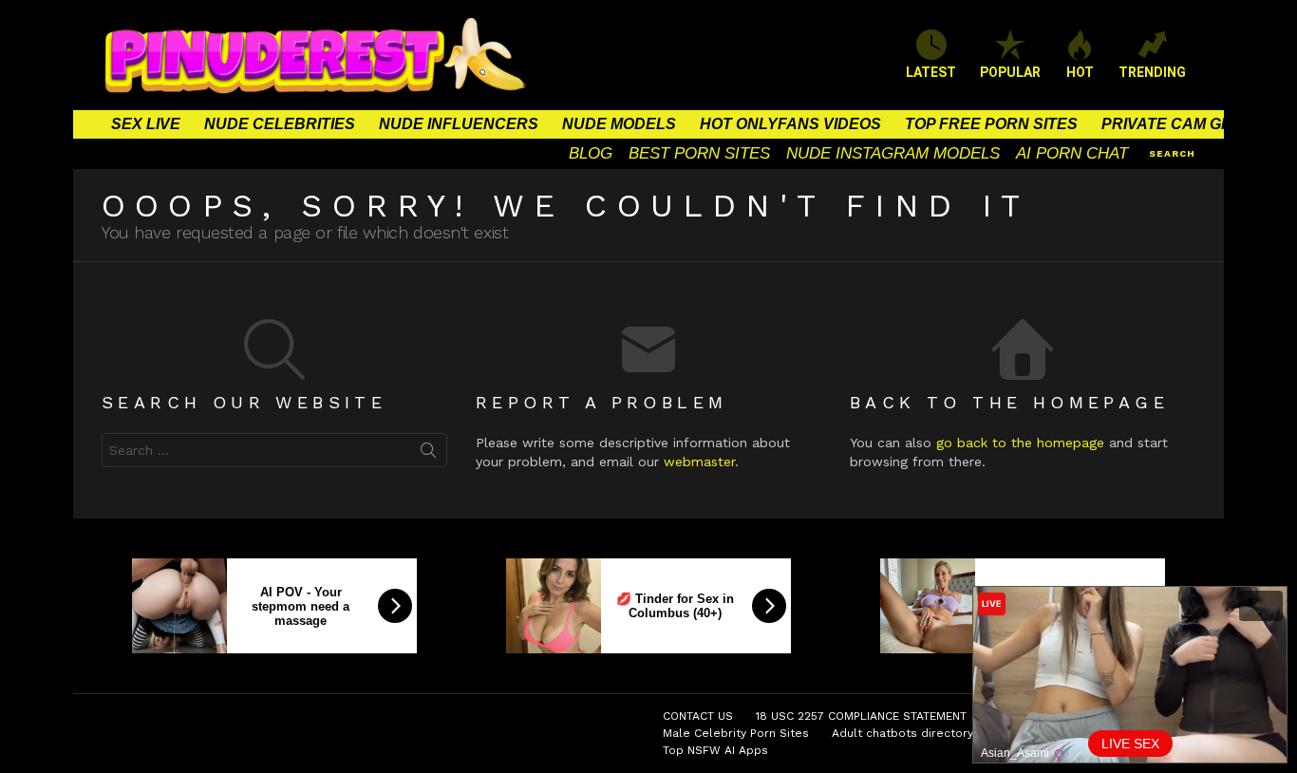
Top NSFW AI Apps (715, 750)
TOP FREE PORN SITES (991, 124)
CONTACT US (698, 716)
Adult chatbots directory (902, 733)
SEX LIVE (145, 124)
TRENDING (1152, 72)
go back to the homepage (1020, 442)
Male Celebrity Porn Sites (736, 733)
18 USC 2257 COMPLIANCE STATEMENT (861, 716)
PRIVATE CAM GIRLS (1178, 124)
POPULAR (1010, 72)
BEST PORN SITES (699, 153)
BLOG (590, 153)
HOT (1080, 72)
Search (428, 454)
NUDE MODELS (619, 124)
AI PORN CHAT (1072, 153)
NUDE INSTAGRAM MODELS (893, 153)
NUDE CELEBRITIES (279, 124)
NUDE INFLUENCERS (458, 124)
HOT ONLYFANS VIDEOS (790, 124)
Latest (931, 72)
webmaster (699, 461)
